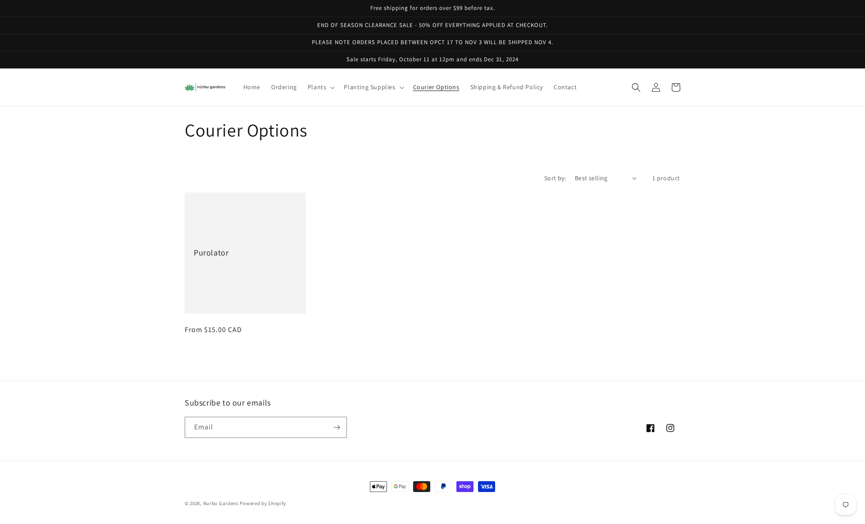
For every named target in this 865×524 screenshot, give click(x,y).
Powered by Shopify (263, 503)
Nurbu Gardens (221, 503)
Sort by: (555, 178)
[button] (320, 86)
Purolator (211, 252)
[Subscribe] (336, 427)
